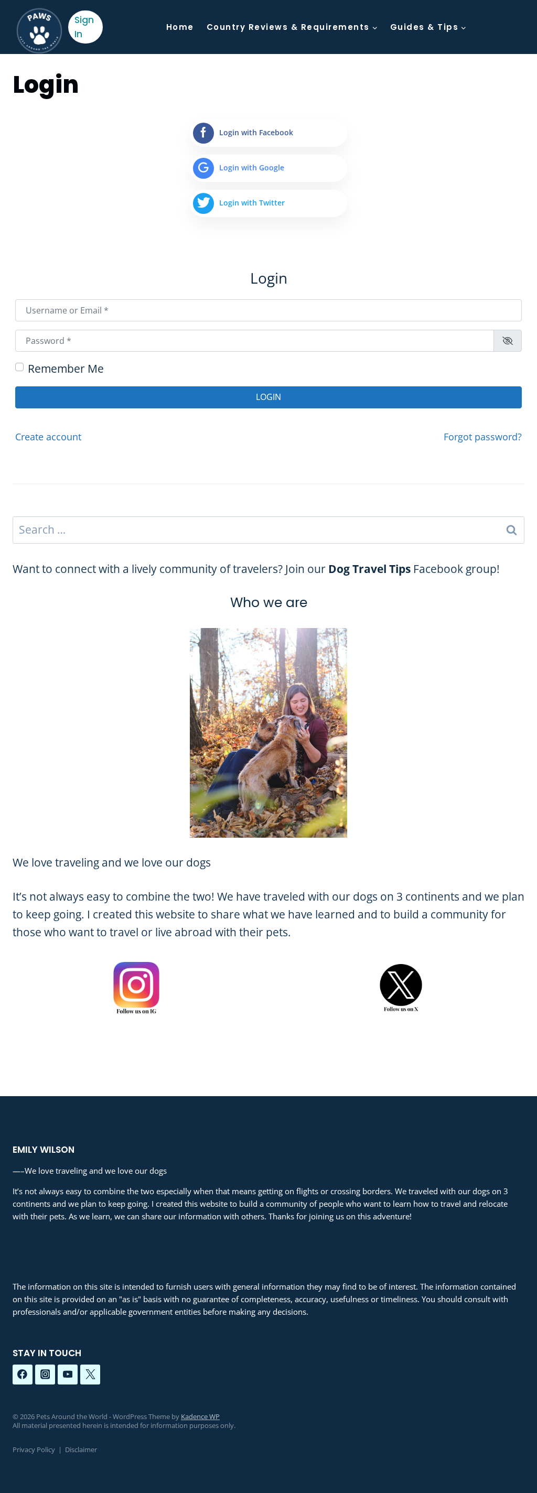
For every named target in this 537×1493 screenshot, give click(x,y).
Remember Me (66, 368)
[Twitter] (90, 1374)
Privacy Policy (34, 1449)
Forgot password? (483, 436)
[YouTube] (68, 1374)
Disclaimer (81, 1449)
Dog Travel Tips (369, 568)
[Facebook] (23, 1374)
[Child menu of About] (385, 81)
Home (180, 27)
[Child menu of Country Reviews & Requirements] (292, 27)
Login (268, 397)
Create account (48, 436)
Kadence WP (200, 1416)
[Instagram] (45, 1374)
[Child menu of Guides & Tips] (428, 27)
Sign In (84, 27)
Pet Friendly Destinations (291, 80)
